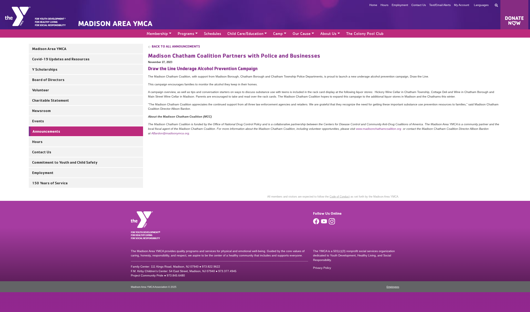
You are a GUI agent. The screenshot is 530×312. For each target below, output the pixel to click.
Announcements (46, 131)
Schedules (212, 33)
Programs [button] (186, 33)
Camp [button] (278, 33)
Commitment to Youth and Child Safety (65, 162)
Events (38, 121)
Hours (384, 5)
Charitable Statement (50, 100)
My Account (461, 5)
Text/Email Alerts (440, 5)
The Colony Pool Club (364, 33)
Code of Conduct (340, 196)
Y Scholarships (44, 69)
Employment (400, 5)
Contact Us (418, 5)
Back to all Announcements (176, 46)
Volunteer (40, 90)
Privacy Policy (322, 267)
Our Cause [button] (302, 33)
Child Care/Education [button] (245, 33)
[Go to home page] (17, 16)
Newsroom (41, 110)
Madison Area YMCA (49, 48)
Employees (393, 287)
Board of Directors (48, 79)
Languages (481, 5)
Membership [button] (157, 33)
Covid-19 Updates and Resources (60, 59)
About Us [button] (328, 33)
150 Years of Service (50, 183)
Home (373, 5)
